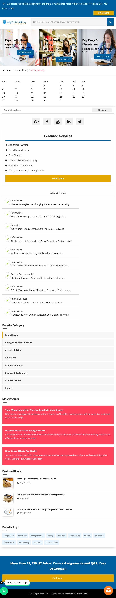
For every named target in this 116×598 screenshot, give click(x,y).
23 (45, 96)
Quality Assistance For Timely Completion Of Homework (44, 509)
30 (45, 100)
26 (83, 96)
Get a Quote (103, 13)
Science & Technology (16, 372)
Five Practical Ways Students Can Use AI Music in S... (37, 302)
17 (61, 93)
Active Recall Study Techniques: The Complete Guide (37, 228)
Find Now (57, 578)
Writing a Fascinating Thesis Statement (36, 478)
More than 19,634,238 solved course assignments (40, 494)
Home (9, 70)
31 (61, 100)
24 (61, 96)
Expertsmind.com (41, 594)
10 (61, 89)
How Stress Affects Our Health (21, 451)
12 (83, 89)
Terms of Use (70, 594)
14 (16, 93)
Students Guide (13, 380)
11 (74, 89)
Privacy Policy (82, 594)
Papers (8, 388)
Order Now (58, 178)
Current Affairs (13, 350)
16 (45, 93)
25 (74, 96)
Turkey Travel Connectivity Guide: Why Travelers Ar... (37, 253)
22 (32, 96)
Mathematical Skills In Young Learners (25, 430)
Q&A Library (21, 70)
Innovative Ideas (14, 365)
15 (32, 93)
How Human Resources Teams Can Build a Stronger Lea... (40, 265)
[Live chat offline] (108, 590)
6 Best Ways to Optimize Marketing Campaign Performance (41, 290)
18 (74, 93)
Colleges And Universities (18, 342)
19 (83, 93)
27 (3, 100)
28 (16, 100)
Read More (25, 52)
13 (3, 93)
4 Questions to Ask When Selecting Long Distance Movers (40, 314)
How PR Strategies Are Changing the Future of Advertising (40, 204)
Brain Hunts (11, 335)
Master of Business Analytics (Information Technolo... (38, 277)
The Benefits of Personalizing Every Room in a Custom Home (41, 241)
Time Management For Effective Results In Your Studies (34, 410)
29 (32, 100)
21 (16, 96)
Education (10, 357)
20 (3, 96)
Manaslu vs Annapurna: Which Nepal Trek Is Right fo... (38, 216)
